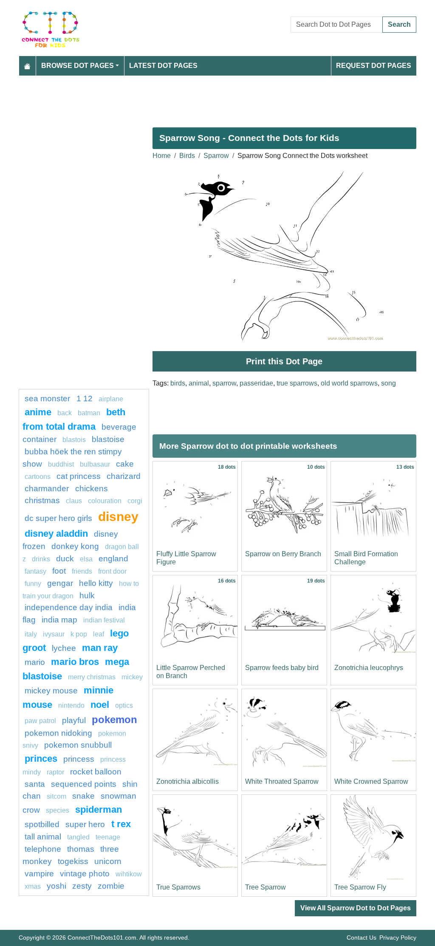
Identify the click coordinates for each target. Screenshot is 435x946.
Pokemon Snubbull (78, 744)
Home (162, 155)
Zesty (82, 885)
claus (74, 500)
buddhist (61, 464)
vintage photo (85, 873)
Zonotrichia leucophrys (368, 667)
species (57, 810)
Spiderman (98, 809)
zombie (111, 885)
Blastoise (108, 439)
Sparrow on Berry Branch (283, 553)
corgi (134, 500)
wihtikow (129, 874)
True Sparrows (178, 887)
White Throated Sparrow (282, 781)
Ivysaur (54, 634)
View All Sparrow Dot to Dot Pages (355, 908)
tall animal (43, 836)
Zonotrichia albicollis (187, 781)
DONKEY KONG (75, 546)
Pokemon (114, 719)
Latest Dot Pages (163, 65)
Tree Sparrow (265, 887)
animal (199, 383)
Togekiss (73, 861)
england (113, 558)
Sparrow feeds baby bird (282, 667)
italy (31, 634)
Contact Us (361, 937)
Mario (35, 662)
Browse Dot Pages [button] (77, 65)
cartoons (38, 476)
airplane (111, 399)
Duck (65, 558)
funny (33, 583)
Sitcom (56, 796)
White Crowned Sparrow (371, 781)
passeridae (256, 383)
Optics (124, 705)
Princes (41, 758)
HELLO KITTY (96, 583)
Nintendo (71, 705)
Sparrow (216, 155)
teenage (108, 837)
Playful (74, 720)
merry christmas (92, 677)
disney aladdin (56, 533)
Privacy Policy (397, 937)
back (64, 413)
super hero (86, 824)
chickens (91, 488)
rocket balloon (95, 771)
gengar (60, 583)
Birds (187, 155)
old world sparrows (349, 383)
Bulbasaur (95, 464)
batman (89, 413)
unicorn (107, 861)
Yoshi (56, 885)
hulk (87, 595)
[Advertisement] (217, 98)
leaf (98, 634)
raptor (55, 772)
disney (118, 516)
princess (78, 759)
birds (177, 383)
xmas (33, 886)
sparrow (224, 383)
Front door (112, 571)
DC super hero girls (58, 518)
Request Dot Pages (373, 65)
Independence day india (69, 607)
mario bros (75, 661)
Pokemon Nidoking (58, 733)
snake (83, 795)
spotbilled (42, 824)
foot (59, 570)
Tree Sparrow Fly (360, 887)
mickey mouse (51, 690)
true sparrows (297, 383)
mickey (132, 677)
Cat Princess (78, 476)
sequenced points (83, 784)
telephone (43, 849)
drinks (41, 559)
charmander (48, 488)
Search (399, 24)
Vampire (39, 873)
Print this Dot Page (284, 361)
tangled (78, 837)
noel (99, 704)
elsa (86, 559)
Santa (35, 784)
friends (82, 571)
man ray (100, 647)
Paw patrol (40, 720)
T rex (121, 824)
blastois (74, 439)
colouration (104, 500)
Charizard (124, 476)
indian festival (104, 620)
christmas (42, 500)
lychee (64, 648)
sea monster (48, 398)
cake (125, 463)
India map (59, 619)
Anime (38, 412)
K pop (79, 634)
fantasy (35, 571)
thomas (80, 849)
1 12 (84, 398)
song (388, 383)
